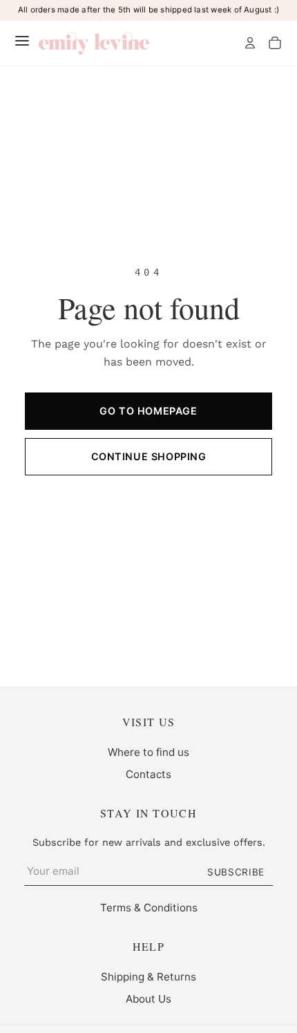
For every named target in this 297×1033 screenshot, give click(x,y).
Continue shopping (149, 456)
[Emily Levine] (94, 43)
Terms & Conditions (149, 907)
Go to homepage (148, 411)
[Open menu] (22, 40)
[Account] (250, 43)
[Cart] (275, 43)
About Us (148, 998)
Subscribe (236, 872)
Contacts (148, 774)
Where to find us (148, 752)
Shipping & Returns (148, 976)
